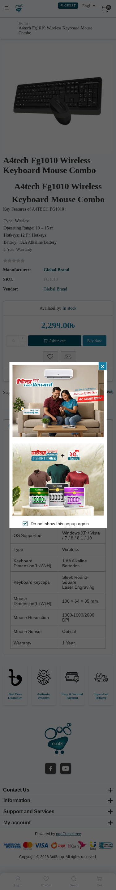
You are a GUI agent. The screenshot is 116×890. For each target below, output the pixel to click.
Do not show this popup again (60, 523)
